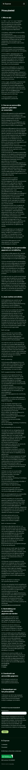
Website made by (7, 764)
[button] (23, 3)
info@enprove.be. (18, 290)
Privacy (11, 601)
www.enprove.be (15, 53)
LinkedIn (5, 665)
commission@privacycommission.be (11, 605)
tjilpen (4, 667)
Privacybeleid (4, 747)
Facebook (6, 663)
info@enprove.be (15, 90)
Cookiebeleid (4, 744)
